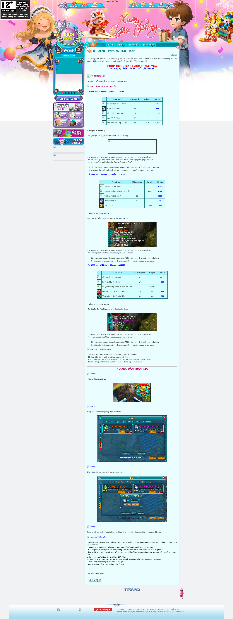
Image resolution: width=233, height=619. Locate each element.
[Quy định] (151, 4)
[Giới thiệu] (84, 4)
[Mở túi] (76, 123)
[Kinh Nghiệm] (148, 45)
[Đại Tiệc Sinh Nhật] (68, 74)
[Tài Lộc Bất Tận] (56, 64)
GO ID (65, 55)
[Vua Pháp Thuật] (112, 1)
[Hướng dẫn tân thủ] (68, 106)
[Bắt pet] (76, 115)
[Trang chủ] (74, 4)
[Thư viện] (134, 4)
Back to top (182, 593)
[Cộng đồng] (134, 45)
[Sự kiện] (121, 45)
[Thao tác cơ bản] (61, 115)
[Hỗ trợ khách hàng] (68, 160)
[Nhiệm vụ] (61, 123)
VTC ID (72, 55)
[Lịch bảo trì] (68, 152)
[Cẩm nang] (95, 4)
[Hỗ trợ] (143, 4)
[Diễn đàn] (161, 4)
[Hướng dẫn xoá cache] (68, 141)
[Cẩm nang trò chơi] (68, 133)
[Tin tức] (110, 45)
